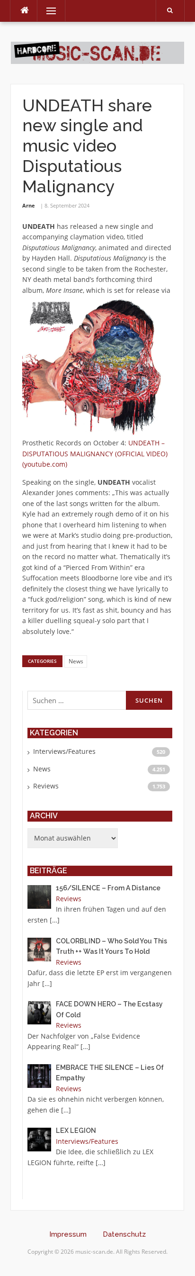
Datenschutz (124, 1234)
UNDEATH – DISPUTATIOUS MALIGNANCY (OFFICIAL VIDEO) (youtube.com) (95, 453)
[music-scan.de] (97, 51)
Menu (47, 10)
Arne (28, 205)
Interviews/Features (64, 751)
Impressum (68, 1234)
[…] (55, 919)
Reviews (46, 785)
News (76, 661)
